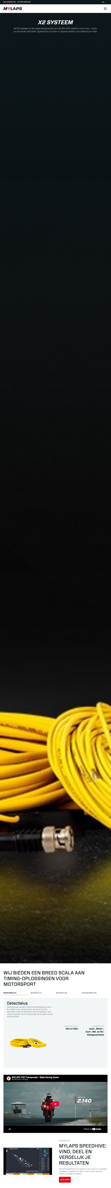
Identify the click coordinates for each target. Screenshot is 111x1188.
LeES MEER (64, 1180)
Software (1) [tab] (36, 993)
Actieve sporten (24, 2)
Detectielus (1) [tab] (9, 993)
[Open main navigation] (105, 8)
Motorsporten (9, 2)
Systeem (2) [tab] (61, 993)
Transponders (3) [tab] (89, 993)
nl (103, 2)
